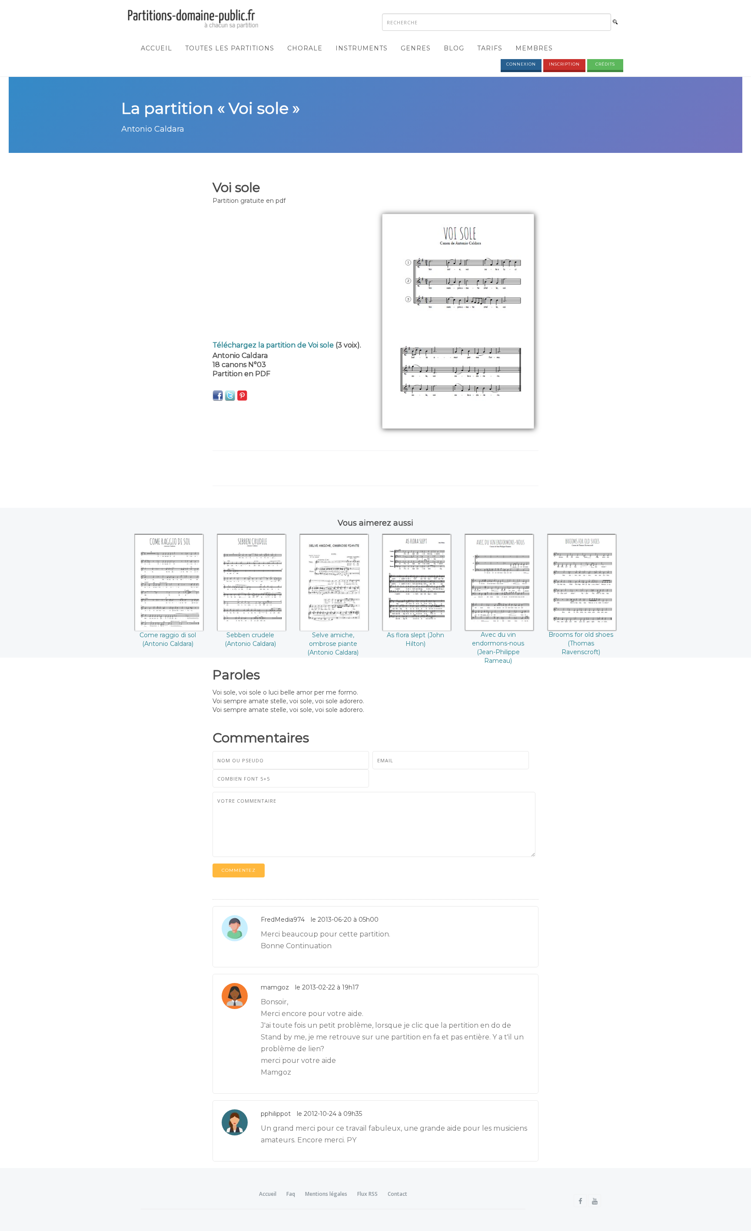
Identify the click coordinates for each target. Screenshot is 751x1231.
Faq (290, 1194)
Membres (534, 48)
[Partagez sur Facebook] (218, 395)
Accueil (156, 48)
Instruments (362, 48)
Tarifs (489, 48)
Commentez (239, 870)
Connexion (521, 64)
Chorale (304, 48)
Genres (416, 48)
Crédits (605, 64)
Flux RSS (367, 1194)
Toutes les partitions (229, 48)
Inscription (564, 64)
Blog (454, 48)
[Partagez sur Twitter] (230, 395)
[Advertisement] (291, 274)
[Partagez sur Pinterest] (242, 395)
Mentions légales (326, 1194)
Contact (397, 1194)
